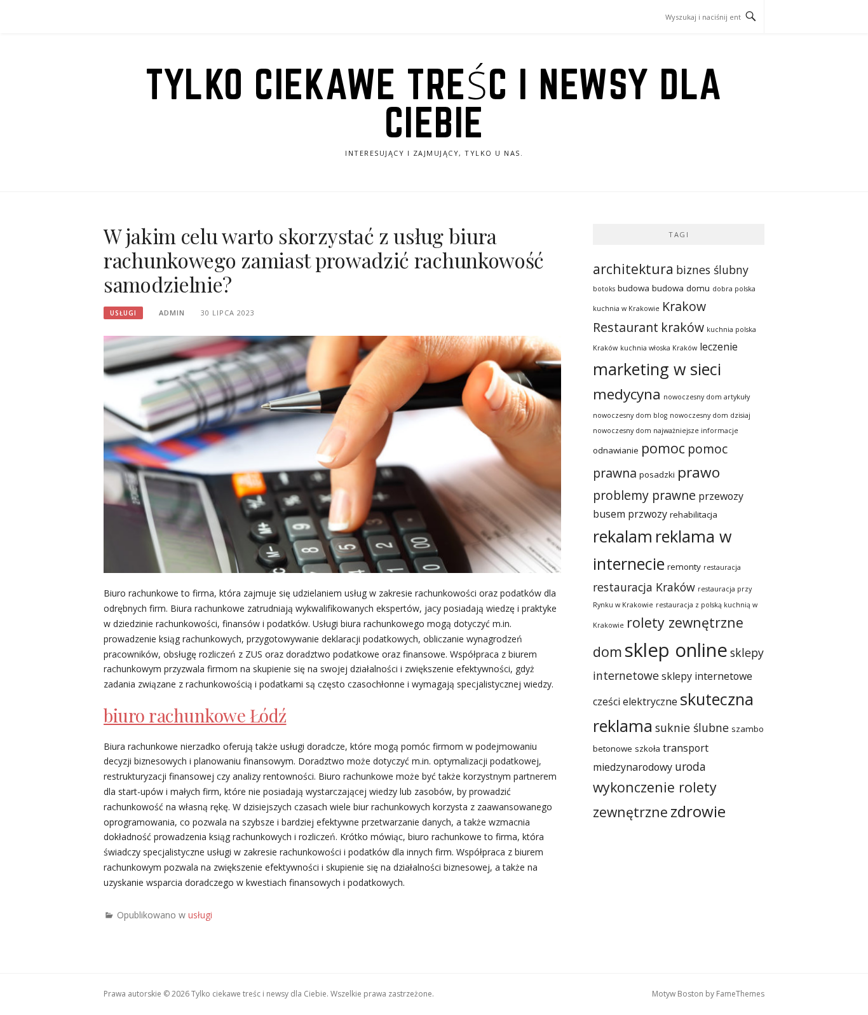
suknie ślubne (692, 727)
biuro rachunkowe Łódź (195, 715)
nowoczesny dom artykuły (706, 396)
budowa (633, 288)
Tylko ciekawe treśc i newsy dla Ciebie (434, 103)
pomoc (663, 448)
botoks (604, 288)
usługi (123, 312)
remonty (684, 566)
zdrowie (698, 811)
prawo (698, 472)
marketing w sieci (657, 369)
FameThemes (740, 993)
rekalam (623, 536)
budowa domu (681, 288)
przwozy (647, 514)
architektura (633, 268)
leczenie (719, 347)
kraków (682, 327)
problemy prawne (644, 495)
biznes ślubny (712, 269)
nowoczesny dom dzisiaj (710, 415)
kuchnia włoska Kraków (658, 347)
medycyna (627, 394)
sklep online (676, 650)
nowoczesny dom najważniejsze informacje (665, 430)
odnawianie (616, 450)
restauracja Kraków (644, 587)
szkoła (647, 748)
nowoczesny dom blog (630, 415)
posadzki (657, 474)
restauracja (722, 567)
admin (172, 312)
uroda (690, 766)
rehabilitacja (693, 514)
